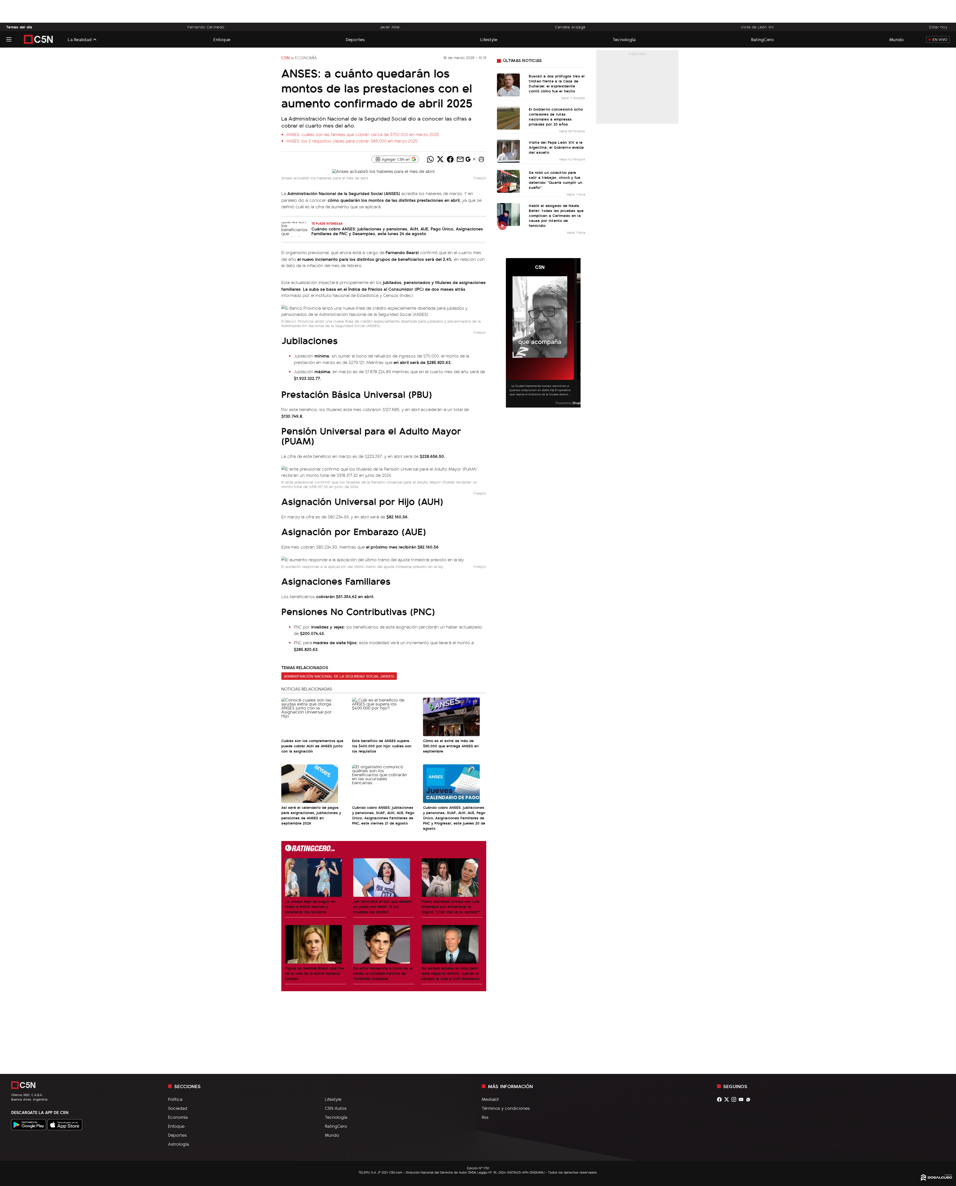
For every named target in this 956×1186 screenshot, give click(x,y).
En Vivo (940, 39)
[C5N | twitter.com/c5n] (727, 1099)
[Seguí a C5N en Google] (468, 160)
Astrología (178, 1144)
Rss (485, 1117)
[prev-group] (509, 333)
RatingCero (762, 39)
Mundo (896, 39)
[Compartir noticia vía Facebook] (450, 159)
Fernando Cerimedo (205, 27)
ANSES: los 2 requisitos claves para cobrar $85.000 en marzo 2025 (352, 141)
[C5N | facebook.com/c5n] (720, 1099)
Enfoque (221, 39)
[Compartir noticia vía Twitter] (440, 159)
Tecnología (624, 39)
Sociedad (177, 1108)
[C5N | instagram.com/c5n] (735, 1099)
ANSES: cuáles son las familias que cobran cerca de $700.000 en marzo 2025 (362, 134)
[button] (481, 159)
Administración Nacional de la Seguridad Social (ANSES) (339, 676)
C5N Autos (336, 1108)
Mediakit (490, 1099)
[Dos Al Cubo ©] (936, 1179)
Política (175, 1099)
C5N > (287, 57)
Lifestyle (488, 39)
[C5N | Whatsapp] (749, 1099)
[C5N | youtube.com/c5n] (742, 1099)
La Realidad (80, 39)
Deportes (355, 39)
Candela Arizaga (570, 27)
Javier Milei (390, 27)
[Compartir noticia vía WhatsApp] (430, 159)
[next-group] (577, 333)
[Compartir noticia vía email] (460, 159)
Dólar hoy (938, 27)
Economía (306, 57)
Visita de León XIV (757, 27)
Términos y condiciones (506, 1108)
